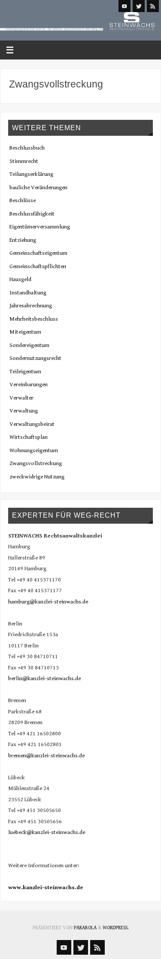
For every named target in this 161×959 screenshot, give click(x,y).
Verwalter (21, 397)
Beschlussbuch (27, 147)
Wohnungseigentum (33, 450)
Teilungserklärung (31, 174)
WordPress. (116, 928)
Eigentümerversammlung (39, 226)
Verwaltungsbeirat (32, 424)
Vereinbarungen (28, 384)
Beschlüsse (22, 200)
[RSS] (153, 6)
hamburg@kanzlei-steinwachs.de (48, 601)
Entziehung (22, 240)
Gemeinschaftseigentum (38, 253)
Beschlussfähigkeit (32, 213)
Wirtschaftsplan (28, 437)
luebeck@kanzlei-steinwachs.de (46, 832)
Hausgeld (20, 279)
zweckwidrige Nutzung (36, 476)
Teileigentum (25, 371)
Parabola (85, 928)
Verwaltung (23, 410)
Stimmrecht (23, 161)
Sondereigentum (29, 345)
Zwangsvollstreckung (35, 463)
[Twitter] (139, 6)
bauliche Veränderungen (38, 187)
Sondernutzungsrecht (35, 358)
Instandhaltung (27, 292)
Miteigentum (25, 331)
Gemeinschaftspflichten (37, 266)
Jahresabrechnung (30, 305)
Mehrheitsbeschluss (33, 319)
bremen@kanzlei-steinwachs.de (46, 755)
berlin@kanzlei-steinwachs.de (44, 678)
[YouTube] (124, 6)
